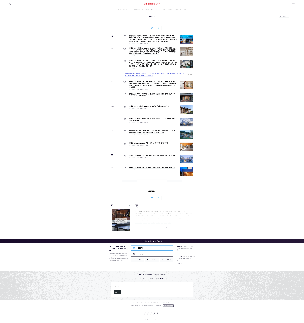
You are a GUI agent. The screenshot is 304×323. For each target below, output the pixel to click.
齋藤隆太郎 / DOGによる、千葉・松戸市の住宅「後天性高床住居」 (149, 143)
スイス (136, 220)
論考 (136, 216)
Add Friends (154, 259)
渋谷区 (165, 222)
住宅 (136, 211)
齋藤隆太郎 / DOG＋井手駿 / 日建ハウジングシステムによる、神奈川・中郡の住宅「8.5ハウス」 (152, 119)
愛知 (145, 220)
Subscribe (169, 259)
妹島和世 (145, 222)
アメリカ (166, 218)
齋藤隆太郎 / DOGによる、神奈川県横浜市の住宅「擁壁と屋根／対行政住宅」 (153, 155)
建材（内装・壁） (155, 211)
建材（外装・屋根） (154, 213)
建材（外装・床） (150, 218)
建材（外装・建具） (180, 213)
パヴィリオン (177, 220)
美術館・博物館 (162, 215)
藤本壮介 (153, 222)
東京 (160, 211)
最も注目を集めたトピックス (170, 213)
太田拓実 (166, 220)
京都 (144, 218)
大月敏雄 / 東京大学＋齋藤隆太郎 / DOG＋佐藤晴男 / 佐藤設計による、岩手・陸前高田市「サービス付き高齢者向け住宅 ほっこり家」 (152, 131)
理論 (167, 215)
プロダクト (141, 216)
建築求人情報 (165, 211)
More (179, 253)
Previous (188, 74)
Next (191, 74)
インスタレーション (171, 216)
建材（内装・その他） (154, 220)
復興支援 (158, 222)
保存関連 (141, 220)
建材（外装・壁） (138, 213)
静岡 (162, 222)
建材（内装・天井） (173, 211)
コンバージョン (154, 216)
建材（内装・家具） (183, 218)
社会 (148, 220)
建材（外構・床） (188, 215)
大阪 (136, 218)
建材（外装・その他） (159, 218)
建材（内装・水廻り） (173, 218)
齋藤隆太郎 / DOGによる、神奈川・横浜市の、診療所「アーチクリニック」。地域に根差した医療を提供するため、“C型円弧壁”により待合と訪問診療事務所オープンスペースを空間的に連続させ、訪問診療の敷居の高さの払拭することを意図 (153, 84)
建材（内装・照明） (150, 215)
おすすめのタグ (283, 16)
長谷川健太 (187, 216)
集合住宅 (171, 215)
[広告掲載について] (125, 205)
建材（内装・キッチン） (178, 215)
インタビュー (183, 211)
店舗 (179, 211)
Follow (166, 247)
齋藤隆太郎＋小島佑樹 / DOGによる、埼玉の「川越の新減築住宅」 (149, 106)
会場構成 (189, 218)
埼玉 (149, 222)
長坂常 (161, 220)
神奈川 (164, 216)
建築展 (191, 213)
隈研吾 (148, 216)
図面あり (140, 211)
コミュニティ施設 (138, 222)
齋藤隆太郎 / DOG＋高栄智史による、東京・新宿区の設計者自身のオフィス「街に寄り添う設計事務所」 (152, 95)
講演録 (187, 213)
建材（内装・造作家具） (140, 215)
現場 (170, 220)
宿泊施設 (140, 218)
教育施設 (160, 216)
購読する (117, 292)
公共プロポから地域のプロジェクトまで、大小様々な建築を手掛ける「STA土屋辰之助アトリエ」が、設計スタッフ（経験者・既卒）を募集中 (155, 74)
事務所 (156, 215)
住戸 (173, 220)
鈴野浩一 (187, 220)
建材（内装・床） (146, 211)
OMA (183, 220)
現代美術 (161, 213)
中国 (145, 216)
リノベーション (146, 213)
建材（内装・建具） (180, 216)
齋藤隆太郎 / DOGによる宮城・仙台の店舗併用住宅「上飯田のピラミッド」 (152, 167)
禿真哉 (169, 222)
